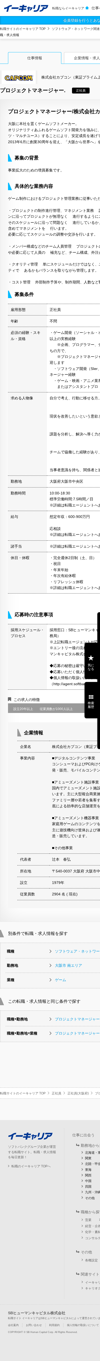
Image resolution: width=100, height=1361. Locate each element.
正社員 (56, 1093)
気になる (91, 667)
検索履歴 (91, 705)
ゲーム (60, 980)
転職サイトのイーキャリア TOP (23, 29)
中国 (88, 1181)
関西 (88, 1175)
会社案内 (13, 1325)
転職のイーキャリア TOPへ (31, 1166)
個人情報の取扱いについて (83, 1325)
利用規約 (54, 1325)
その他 (90, 1198)
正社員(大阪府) (78, 1093)
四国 (88, 1186)
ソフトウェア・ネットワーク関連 (76, 29)
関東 (88, 1158)
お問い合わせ (34, 1325)
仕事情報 (34, 58)
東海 (88, 1170)
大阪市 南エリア (68, 965)
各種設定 (91, 1260)
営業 (88, 1220)
